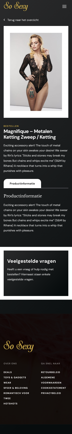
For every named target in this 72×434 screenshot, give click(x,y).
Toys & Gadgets (15, 377)
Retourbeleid (50, 372)
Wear (7, 382)
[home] (16, 6)
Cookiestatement (53, 388)
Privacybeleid (51, 393)
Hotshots (11, 403)
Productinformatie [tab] (22, 183)
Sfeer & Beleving (16, 388)
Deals (8, 372)
